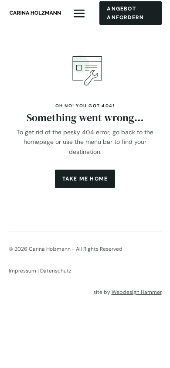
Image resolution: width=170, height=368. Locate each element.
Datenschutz (55, 270)
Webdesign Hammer (137, 292)
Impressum (22, 270)
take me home (85, 178)
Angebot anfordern (125, 13)
